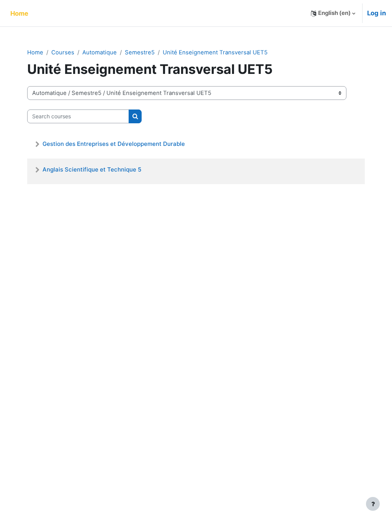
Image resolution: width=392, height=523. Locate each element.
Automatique (99, 52)
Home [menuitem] (19, 13)
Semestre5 (140, 52)
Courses (62, 52)
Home (35, 52)
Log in (376, 13)
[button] (333, 13)
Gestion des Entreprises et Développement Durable (113, 143)
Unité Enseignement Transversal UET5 (215, 52)
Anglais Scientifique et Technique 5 (91, 169)
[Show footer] (373, 504)
